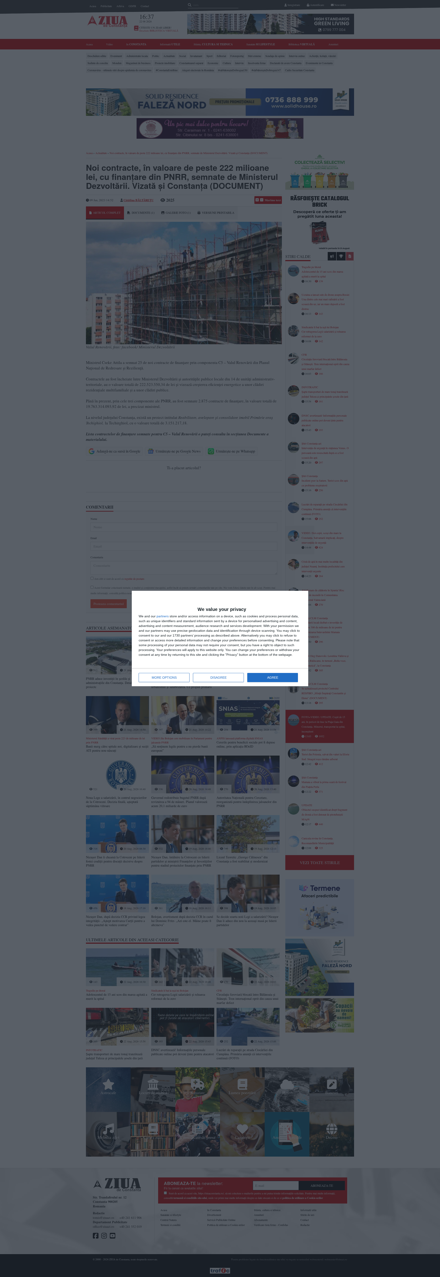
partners (163, 616)
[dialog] (220, 638)
